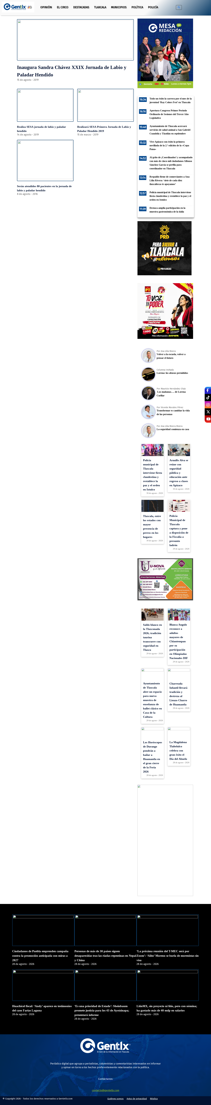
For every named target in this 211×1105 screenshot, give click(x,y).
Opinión (46, 7)
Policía (153, 7)
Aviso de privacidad (137, 1098)
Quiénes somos (115, 1098)
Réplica (154, 1098)
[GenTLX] (105, 1052)
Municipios (119, 7)
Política (137, 7)
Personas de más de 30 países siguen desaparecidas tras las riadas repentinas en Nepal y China (105, 956)
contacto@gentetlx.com (105, 1090)
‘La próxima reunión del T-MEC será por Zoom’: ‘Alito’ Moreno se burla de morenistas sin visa (168, 956)
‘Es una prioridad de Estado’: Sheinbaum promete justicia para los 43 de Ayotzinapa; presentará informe (101, 1010)
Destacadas (81, 7)
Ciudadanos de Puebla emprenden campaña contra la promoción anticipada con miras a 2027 (40, 956)
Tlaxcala (100, 7)
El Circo (62, 7)
